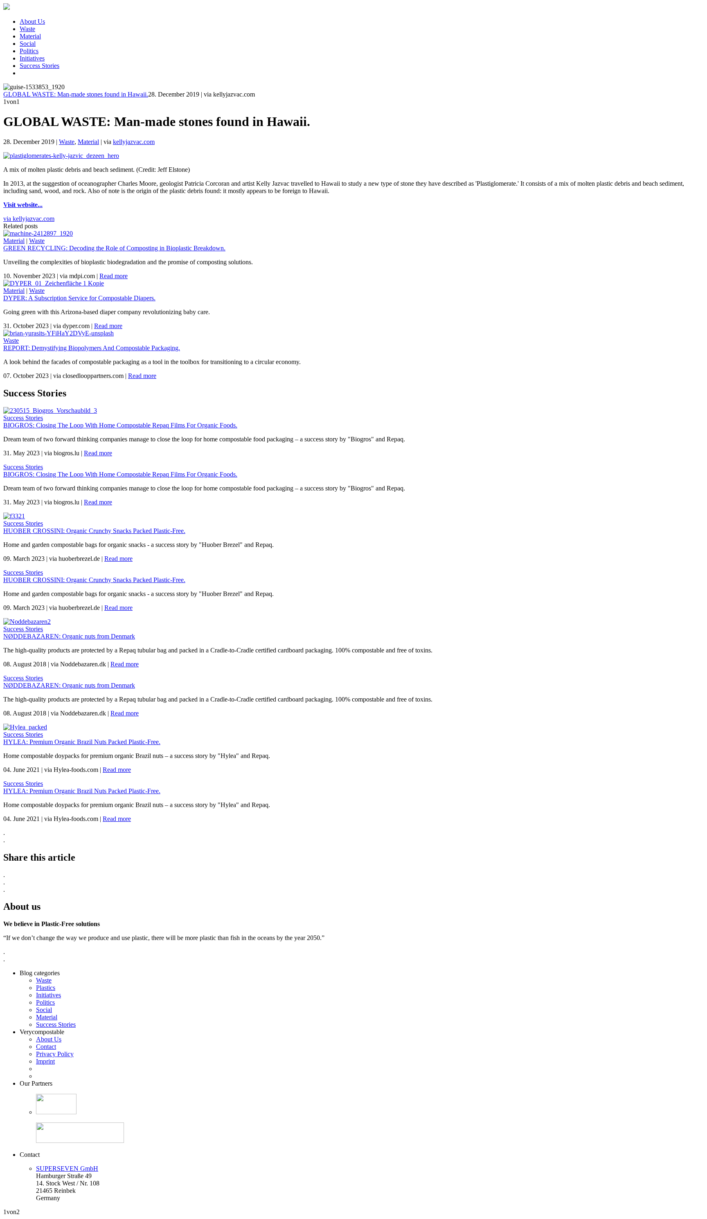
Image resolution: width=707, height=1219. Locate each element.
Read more (113, 275)
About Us (32, 21)
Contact (46, 1046)
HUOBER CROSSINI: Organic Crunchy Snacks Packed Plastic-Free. (94, 530)
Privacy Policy (55, 1053)
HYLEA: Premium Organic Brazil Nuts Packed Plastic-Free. (81, 741)
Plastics (45, 987)
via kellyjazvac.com (28, 218)
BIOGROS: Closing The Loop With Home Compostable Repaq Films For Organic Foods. (120, 425)
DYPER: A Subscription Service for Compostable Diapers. (79, 298)
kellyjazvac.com (134, 141)
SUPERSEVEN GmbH (67, 1168)
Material (30, 36)
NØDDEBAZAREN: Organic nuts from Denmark (69, 636)
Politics (29, 50)
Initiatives (32, 58)
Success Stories (39, 65)
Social (28, 43)
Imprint (45, 1061)
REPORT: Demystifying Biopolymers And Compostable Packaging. (91, 347)
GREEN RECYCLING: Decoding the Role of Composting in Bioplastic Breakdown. (114, 248)
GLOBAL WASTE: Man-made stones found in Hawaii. (75, 94)
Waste (27, 28)
